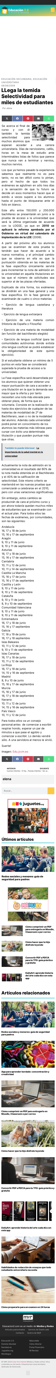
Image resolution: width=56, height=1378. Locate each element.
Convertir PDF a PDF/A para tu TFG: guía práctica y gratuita (39, 960)
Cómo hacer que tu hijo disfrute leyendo (37, 943)
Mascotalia (34, 1340)
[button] (53, 10)
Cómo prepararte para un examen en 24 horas (25, 1307)
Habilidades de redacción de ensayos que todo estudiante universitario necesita (26, 1268)
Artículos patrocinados (15, 1329)
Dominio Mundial (8, 1344)
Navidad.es (6, 1347)
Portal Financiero (36, 1347)
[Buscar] (51, 790)
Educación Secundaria (16, 79)
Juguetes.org (7, 1350)
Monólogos (6, 1354)
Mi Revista (33, 1350)
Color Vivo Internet (19, 1362)
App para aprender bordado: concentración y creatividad (25, 1073)
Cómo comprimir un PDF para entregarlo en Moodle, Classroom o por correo (39, 929)
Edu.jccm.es (20, 751)
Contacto (20, 1333)
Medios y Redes (45, 1326)
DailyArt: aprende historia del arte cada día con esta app (39, 976)
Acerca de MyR (34, 1333)
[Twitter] (30, 2)
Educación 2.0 (7, 1340)
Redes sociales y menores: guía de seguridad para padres (22, 878)
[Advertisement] (28, 46)
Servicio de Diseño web (38, 1329)
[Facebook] (26, 2)
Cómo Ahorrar (35, 1344)
